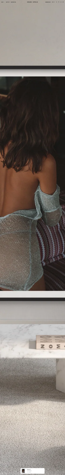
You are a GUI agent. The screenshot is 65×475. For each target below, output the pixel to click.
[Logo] (32, 2)
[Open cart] (63, 2)
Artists (8, 2)
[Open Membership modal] (61, 2)
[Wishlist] (58, 2)
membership (48, 2)
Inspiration (13, 2)
